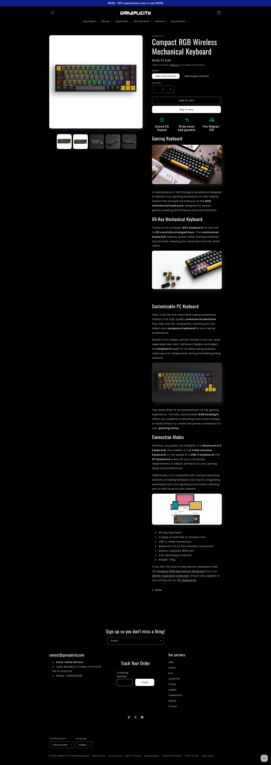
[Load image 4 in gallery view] (113, 141)
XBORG (172, 700)
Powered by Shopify (79, 756)
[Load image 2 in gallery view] (80, 141)
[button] (52, 12)
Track (144, 682)
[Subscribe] (160, 641)
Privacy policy (115, 756)
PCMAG (172, 706)
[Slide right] (140, 141)
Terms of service (133, 756)
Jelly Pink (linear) (165, 76)
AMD (171, 662)
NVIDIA (172, 667)
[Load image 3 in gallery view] (96, 141)
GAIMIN (172, 689)
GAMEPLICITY (64, 756)
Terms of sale (192, 756)
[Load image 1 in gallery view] (64, 141)
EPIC (170, 673)
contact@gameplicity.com (66, 654)
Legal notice (208, 756)
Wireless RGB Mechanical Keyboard (181, 571)
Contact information (172, 756)
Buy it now (186, 109)
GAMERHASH (175, 695)
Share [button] (158, 590)
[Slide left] (52, 141)
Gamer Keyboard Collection (170, 576)
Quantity (156, 82)
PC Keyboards (187, 580)
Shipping (174, 65)
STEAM (172, 684)
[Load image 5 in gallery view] (129, 141)
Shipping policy (151, 756)
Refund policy (99, 756)
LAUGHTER (174, 678)
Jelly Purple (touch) (196, 76)
